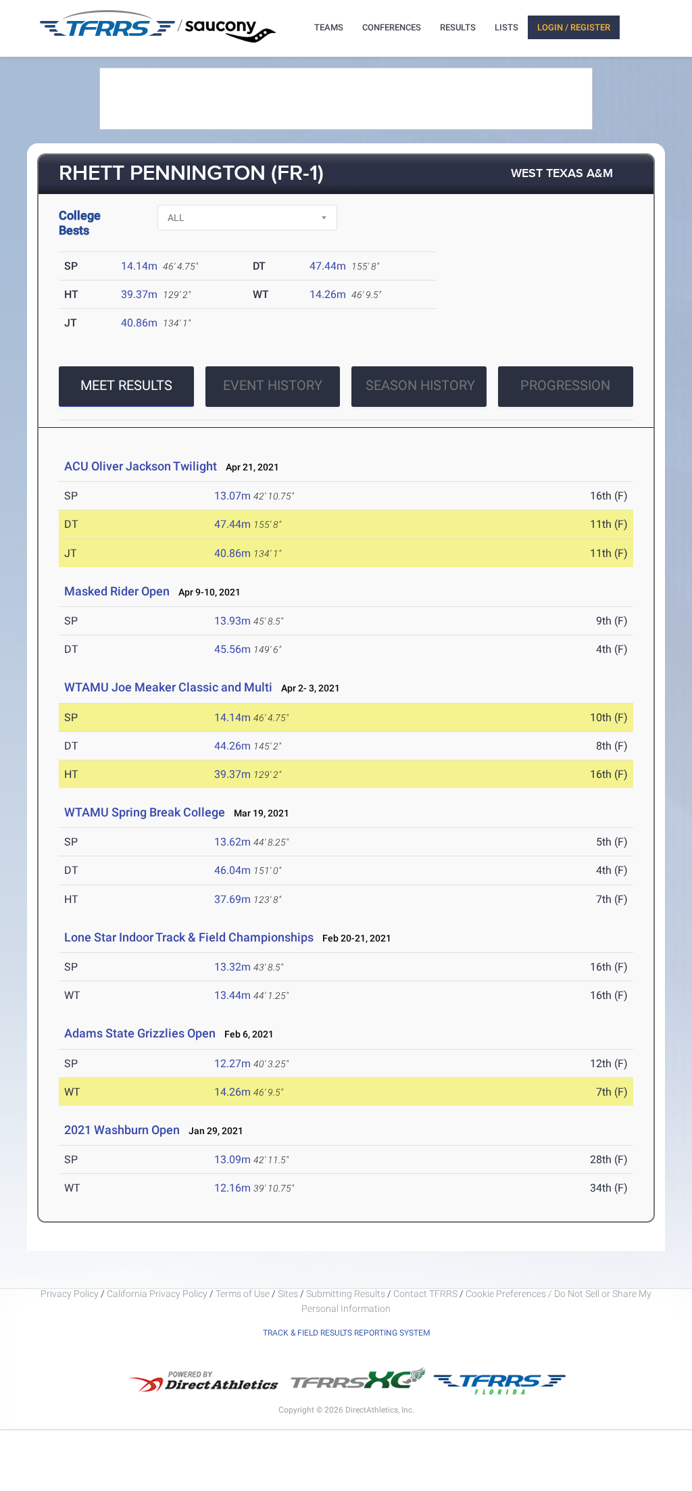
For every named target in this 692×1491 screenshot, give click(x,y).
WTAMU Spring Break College (144, 812)
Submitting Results (345, 1293)
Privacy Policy (70, 1293)
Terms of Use (243, 1293)
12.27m (232, 1063)
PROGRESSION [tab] (565, 385)
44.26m (232, 745)
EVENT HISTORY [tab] (272, 385)
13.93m (232, 620)
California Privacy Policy (157, 1293)
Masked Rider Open (117, 591)
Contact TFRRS (426, 1293)
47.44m (328, 266)
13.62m (232, 841)
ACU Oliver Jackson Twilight (140, 466)
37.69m (232, 899)
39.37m (139, 294)
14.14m (139, 266)
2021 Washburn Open (122, 1130)
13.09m (232, 1159)
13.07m (232, 495)
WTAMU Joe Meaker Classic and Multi (168, 687)
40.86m (139, 322)
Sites (288, 1293)
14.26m (328, 294)
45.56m (232, 649)
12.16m (232, 1187)
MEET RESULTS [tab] (126, 385)
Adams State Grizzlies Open (140, 1033)
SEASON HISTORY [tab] (420, 385)
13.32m (232, 966)
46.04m (232, 870)
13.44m (232, 995)
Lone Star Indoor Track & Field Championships (189, 937)
